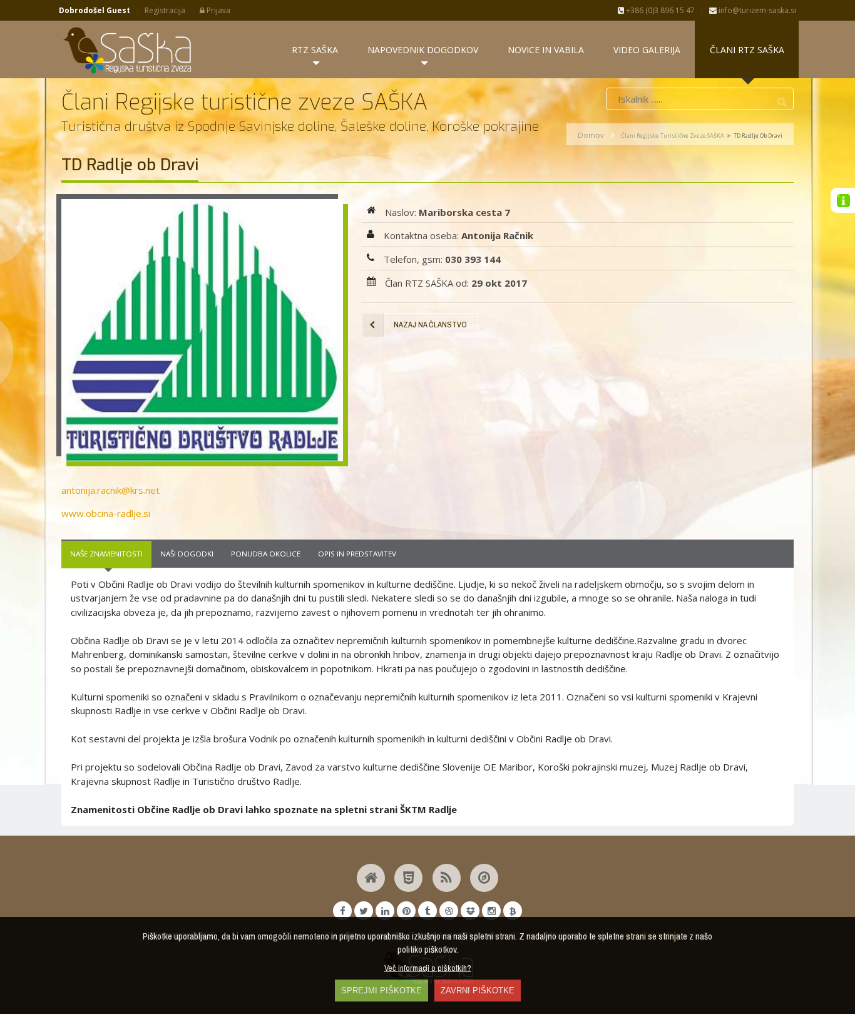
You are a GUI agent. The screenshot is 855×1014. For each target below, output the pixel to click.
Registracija (165, 10)
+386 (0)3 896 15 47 (659, 10)
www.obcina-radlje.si (105, 513)
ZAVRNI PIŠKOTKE (478, 990)
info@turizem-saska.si (756, 10)
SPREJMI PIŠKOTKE (381, 990)
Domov (591, 135)
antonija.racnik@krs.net (110, 490)
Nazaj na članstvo (430, 324)
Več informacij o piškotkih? (427, 967)
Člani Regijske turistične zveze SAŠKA (672, 135)
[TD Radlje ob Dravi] (202, 330)
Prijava (217, 10)
